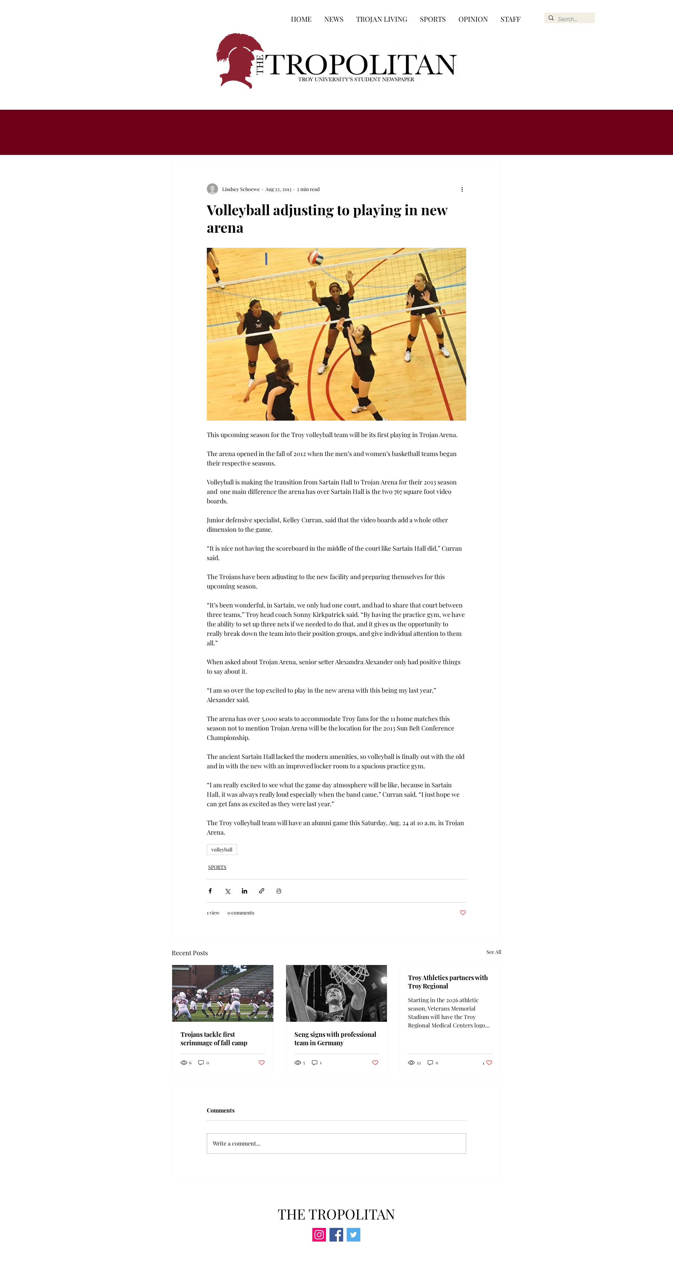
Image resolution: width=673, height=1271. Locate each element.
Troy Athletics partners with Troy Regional (448, 981)
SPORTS (217, 867)
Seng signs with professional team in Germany (335, 1038)
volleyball (221, 849)
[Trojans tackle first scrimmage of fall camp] (222, 993)
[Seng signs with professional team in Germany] (336, 993)
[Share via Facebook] (210, 891)
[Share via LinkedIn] (244, 891)
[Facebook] (336, 1235)
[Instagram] (319, 1235)
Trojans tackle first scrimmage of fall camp (214, 1038)
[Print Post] (279, 891)
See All (494, 952)
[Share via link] (261, 891)
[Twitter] (353, 1235)
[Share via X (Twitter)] (227, 891)
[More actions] (462, 189)
